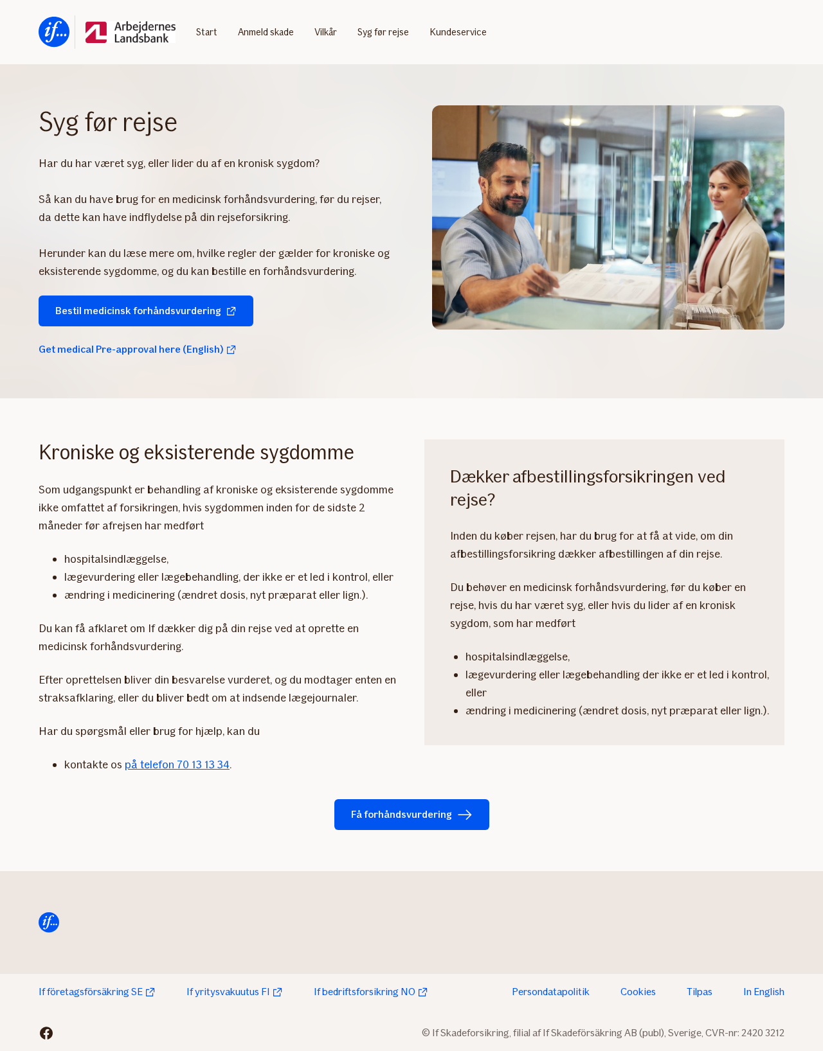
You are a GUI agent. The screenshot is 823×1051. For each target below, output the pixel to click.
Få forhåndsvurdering (401, 814)
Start (206, 32)
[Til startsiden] (54, 32)
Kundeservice (458, 32)
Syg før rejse (383, 32)
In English (763, 991)
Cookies (638, 991)
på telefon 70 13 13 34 (177, 764)
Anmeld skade (266, 32)
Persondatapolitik (551, 991)
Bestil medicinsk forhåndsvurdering (138, 311)
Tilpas (699, 991)
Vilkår (325, 32)
